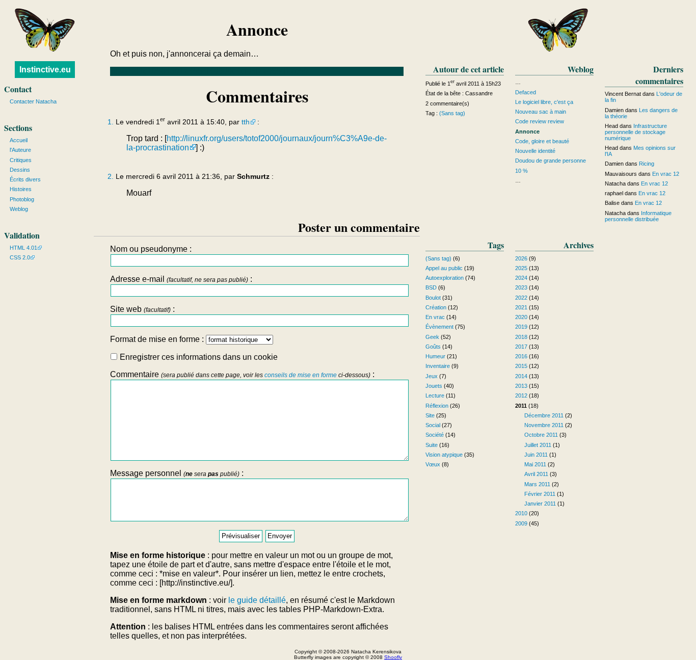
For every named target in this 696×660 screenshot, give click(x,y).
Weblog (19, 209)
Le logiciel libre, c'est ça (544, 102)
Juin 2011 (536, 455)
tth (246, 122)
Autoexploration (444, 278)
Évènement (439, 327)
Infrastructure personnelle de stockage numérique (636, 132)
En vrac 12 (665, 174)
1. (111, 122)
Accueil (19, 140)
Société (434, 435)
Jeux (431, 376)
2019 (521, 327)
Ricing (646, 164)
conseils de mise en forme (300, 375)
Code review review (539, 121)
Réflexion (436, 406)
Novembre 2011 (544, 425)
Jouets (433, 386)
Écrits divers (25, 179)
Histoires (21, 189)
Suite (431, 445)
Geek (432, 337)
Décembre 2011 (544, 415)
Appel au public (444, 268)
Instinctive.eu (45, 69)
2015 (521, 366)
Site (430, 415)
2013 (521, 386)
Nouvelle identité (535, 151)
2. (111, 176)
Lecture (434, 395)
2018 (521, 337)
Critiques (21, 160)
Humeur (435, 356)
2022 (521, 298)
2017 (521, 347)
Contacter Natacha (33, 101)
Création (435, 307)
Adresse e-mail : (181, 279)
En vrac (435, 317)
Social (432, 425)
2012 (521, 395)
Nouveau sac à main (540, 112)
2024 (521, 278)
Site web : (142, 309)
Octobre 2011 (541, 435)
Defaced (525, 92)
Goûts (433, 347)
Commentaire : (242, 374)
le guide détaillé (257, 600)
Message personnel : (177, 473)
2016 (521, 356)
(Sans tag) (452, 113)
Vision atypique (444, 455)
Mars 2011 (537, 484)
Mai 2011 (535, 464)
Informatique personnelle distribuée (638, 216)
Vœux (432, 464)
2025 (521, 268)
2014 (521, 376)
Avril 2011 (536, 474)
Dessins (20, 170)
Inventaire (437, 366)
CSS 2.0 (20, 257)
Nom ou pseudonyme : (151, 249)
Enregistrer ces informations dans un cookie (198, 357)
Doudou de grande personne (550, 160)
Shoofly (393, 657)
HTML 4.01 (23, 248)
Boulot (433, 298)
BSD (431, 287)
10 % (521, 171)
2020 (521, 317)
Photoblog (22, 199)
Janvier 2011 (540, 503)
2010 (521, 513)
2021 (521, 307)
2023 (521, 287)
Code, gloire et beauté (542, 141)
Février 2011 (539, 494)
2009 (521, 523)
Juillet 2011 (537, 445)
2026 (521, 258)
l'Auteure (20, 150)
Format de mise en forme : (158, 339)
